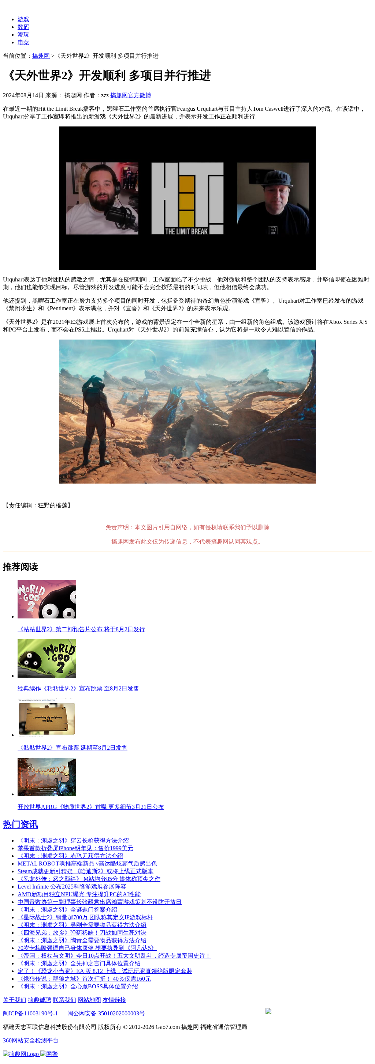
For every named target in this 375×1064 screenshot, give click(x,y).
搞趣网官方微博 (130, 95)
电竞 (23, 42)
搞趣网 (41, 56)
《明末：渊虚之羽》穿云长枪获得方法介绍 (73, 840)
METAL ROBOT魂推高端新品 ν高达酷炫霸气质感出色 (87, 863)
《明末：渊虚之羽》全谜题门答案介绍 (67, 909)
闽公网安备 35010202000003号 (106, 1013)
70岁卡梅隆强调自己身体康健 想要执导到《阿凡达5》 (87, 948)
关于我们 (14, 1000)
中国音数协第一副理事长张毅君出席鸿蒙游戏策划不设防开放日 (100, 902)
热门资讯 (20, 824)
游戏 (23, 19)
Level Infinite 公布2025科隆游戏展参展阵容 (72, 886)
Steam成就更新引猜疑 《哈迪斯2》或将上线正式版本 (85, 871)
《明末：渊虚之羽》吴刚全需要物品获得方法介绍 (82, 925)
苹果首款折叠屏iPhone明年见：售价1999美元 (75, 848)
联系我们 (64, 1000)
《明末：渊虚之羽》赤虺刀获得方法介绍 (70, 856)
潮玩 (23, 34)
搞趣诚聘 (39, 1000)
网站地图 (89, 1000)
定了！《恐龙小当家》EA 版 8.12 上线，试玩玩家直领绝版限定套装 (105, 971)
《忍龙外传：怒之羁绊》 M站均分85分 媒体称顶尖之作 (89, 879)
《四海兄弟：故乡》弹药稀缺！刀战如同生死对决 (82, 932)
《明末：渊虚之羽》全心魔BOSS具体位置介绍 (78, 986)
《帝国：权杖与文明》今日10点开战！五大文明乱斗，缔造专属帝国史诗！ (114, 956)
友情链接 (114, 1000)
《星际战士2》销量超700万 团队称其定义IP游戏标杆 (85, 917)
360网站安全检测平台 (31, 1040)
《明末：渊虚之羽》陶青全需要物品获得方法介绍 (82, 940)
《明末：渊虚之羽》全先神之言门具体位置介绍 (79, 963)
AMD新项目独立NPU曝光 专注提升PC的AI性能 (79, 894)
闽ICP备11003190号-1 (30, 1013)
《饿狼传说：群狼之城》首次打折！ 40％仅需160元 (84, 979)
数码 (23, 27)
